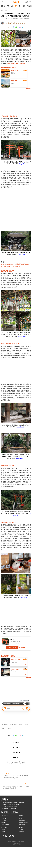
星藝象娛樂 (21, 831)
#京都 (20, 725)
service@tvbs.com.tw (12, 806)
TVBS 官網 (13, 844)
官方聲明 (21, 829)
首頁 (2, 11)
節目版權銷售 (22, 825)
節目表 (3, 829)
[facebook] (2, 836)
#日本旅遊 (5, 725)
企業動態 (3, 822)
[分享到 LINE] (16, 27)
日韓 (16, 6)
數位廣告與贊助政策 (23, 822)
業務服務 (21, 815)
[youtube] (6, 836)
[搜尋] (26, 2)
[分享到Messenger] (19, 27)
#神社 (3, 729)
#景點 (9, 729)
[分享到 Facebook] (13, 27)
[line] (10, 836)
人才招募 (3, 820)
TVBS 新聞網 (18, 844)
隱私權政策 (21, 818)
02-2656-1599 (12, 808)
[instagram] (13, 836)
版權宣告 (3, 831)
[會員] (30, 2)
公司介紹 (3, 818)
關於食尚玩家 (4, 815)
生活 (12, 6)
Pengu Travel (22, 164)
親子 (8, 6)
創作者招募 (4, 827)
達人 (20, 6)
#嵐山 (26, 725)
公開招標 (21, 827)
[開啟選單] (2, 2)
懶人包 (3, 6)
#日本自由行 (13, 725)
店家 (24, 6)
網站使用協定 (22, 820)
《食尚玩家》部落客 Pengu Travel (15, 23)
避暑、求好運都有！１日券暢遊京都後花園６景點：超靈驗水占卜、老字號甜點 (15, 265)
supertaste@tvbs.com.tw (13, 804)
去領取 (25, 76)
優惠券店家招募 (5, 825)
